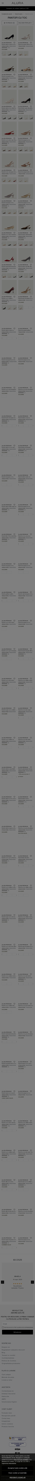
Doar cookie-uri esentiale (18, 1473)
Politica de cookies (21, 1459)
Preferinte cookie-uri (17, 1477)
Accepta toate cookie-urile (17, 1468)
